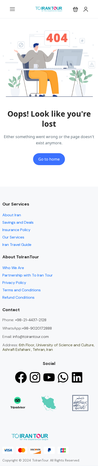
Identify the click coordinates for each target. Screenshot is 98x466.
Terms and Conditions (21, 290)
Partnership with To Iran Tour (27, 275)
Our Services (13, 237)
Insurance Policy (16, 229)
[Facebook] (21, 377)
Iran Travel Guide (16, 244)
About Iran (11, 214)
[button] (75, 9)
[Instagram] (35, 377)
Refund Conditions (18, 297)
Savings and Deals (18, 222)
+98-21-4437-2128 (30, 319)
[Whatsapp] (63, 377)
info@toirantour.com (31, 336)
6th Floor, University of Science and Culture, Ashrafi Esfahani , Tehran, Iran (48, 347)
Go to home (49, 159)
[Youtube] (49, 377)
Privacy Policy (14, 282)
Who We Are (13, 267)
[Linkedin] (77, 377)
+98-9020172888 (37, 328)
